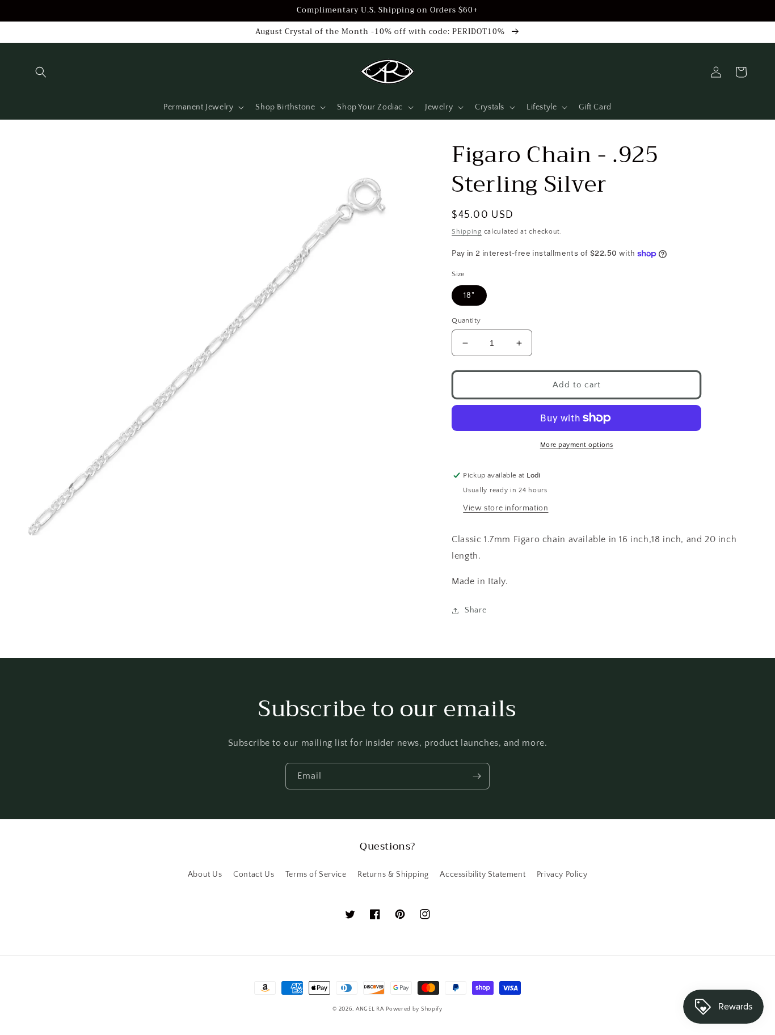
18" (469, 295)
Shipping (467, 231)
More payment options (576, 445)
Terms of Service (316, 874)
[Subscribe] (476, 776)
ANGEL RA (370, 1009)
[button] (40, 72)
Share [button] (475, 610)
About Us (205, 874)
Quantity (466, 320)
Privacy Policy (562, 874)
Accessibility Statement (482, 874)
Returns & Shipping (393, 874)
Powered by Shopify (414, 1009)
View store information (505, 508)
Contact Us (253, 874)
